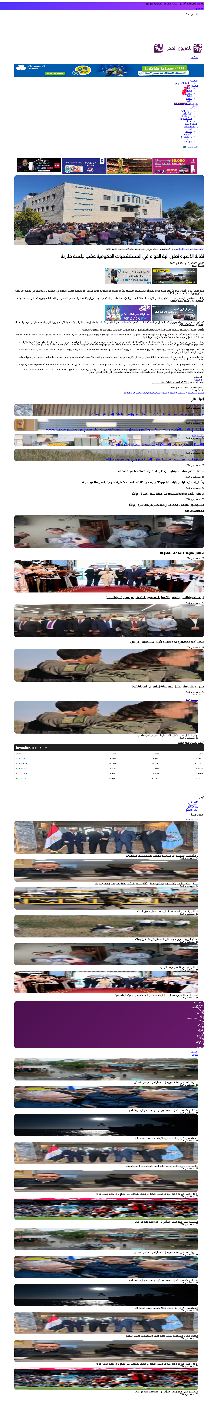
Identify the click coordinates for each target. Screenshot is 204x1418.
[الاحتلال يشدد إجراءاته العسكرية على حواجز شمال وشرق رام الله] (106, 908)
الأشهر (194, 1052)
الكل (190, 108)
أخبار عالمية (186, 116)
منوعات (188, 141)
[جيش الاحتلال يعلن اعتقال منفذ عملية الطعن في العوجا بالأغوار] (109, 681)
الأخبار (195, 106)
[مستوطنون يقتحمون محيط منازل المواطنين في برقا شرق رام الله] (106, 936)
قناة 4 (189, 98)
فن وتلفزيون (186, 136)
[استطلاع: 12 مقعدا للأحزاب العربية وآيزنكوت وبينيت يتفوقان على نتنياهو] (106, 1107)
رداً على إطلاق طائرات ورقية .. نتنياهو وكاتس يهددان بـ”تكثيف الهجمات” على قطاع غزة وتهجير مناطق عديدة (125, 429)
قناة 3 (189, 96)
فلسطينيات (186, 118)
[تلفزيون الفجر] (165, 52)
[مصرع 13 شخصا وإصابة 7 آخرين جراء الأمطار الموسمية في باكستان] (106, 1079)
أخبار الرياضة (186, 111)
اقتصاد (188, 131)
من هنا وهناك (191, 126)
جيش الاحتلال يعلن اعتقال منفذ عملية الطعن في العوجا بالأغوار (167, 686)
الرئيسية (194, 80)
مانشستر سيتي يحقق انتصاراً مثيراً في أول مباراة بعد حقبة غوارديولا (166, 1222)
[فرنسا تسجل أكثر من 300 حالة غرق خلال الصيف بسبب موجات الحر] (106, 1135)
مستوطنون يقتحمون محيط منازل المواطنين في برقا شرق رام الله (155, 459)
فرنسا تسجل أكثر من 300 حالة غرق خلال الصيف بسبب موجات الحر (166, 1138)
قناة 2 (187, 93)
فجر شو (186, 103)
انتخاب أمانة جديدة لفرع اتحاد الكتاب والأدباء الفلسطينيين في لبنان (167, 641)
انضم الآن (199, 8)
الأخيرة (195, 1054)
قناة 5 (189, 101)
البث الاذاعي (190, 146)
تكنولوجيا (188, 134)
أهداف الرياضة (191, 124)
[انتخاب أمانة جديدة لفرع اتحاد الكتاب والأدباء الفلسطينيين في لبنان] (109, 636)
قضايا (189, 139)
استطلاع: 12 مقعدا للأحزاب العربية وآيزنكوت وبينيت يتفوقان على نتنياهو (163, 1110)
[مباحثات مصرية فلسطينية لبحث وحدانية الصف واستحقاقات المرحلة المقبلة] (106, 1163)
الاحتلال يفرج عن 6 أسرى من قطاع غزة (181, 552)
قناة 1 (188, 88)
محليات (188, 121)
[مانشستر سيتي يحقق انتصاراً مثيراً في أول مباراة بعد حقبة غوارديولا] (106, 1219)
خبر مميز (198, 379)
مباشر (192, 85)
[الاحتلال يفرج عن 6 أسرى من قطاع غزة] (109, 547)
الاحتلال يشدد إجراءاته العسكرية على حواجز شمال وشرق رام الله (157, 444)
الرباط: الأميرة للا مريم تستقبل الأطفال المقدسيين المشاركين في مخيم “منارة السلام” (155, 597)
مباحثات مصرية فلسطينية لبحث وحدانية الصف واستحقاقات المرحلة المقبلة (147, 414)
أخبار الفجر (187, 113)
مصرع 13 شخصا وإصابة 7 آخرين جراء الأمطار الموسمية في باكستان (166, 1082)
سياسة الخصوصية (183, 83)
